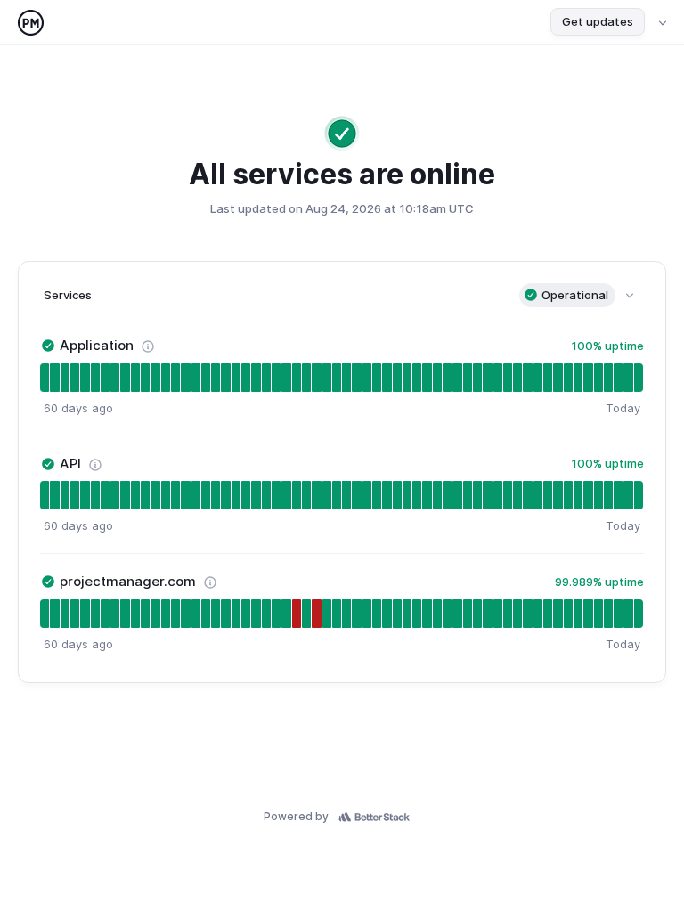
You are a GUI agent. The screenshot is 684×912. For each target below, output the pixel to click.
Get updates (597, 21)
